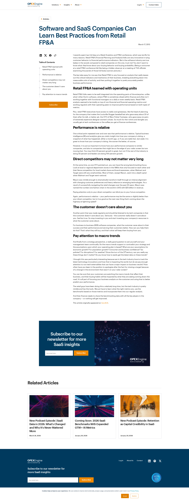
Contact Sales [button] (154, 5)
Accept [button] (125, 496)
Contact (140, 460)
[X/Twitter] (160, 460)
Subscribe (53, 105)
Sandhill (104, 303)
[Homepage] (35, 461)
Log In (121, 460)
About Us (130, 460)
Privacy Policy (134, 491)
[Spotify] (154, 460)
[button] (56, 5)
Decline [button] (134, 496)
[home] (35, 5)
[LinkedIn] (149, 460)
